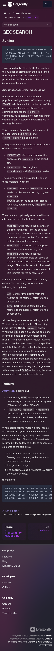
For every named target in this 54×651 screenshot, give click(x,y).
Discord (6, 582)
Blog (4, 561)
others (49, 636)
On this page (11, 24)
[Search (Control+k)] (47, 4)
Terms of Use (9, 613)
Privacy (6, 608)
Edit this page (12, 511)
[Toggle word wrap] (42, 49)
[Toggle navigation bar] (4, 4)
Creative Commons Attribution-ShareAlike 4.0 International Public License (30, 642)
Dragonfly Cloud (11, 565)
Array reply (8, 390)
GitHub (6, 587)
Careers (6, 603)
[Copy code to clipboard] (48, 49)
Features (7, 556)
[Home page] (5, 13)
